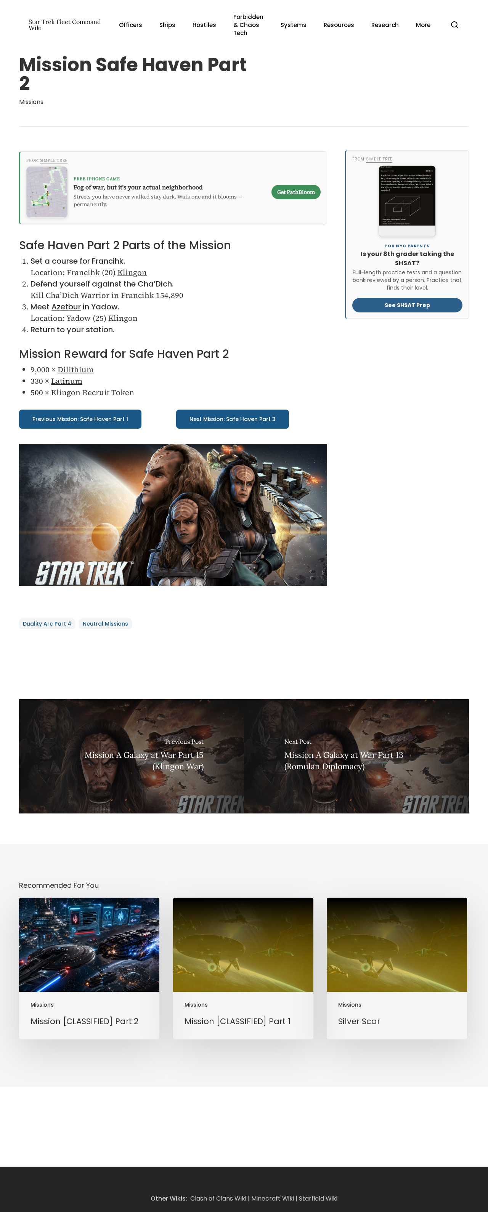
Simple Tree (54, 160)
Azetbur (66, 306)
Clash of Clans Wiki (218, 1198)
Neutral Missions (105, 624)
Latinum (66, 381)
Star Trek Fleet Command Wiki (65, 25)
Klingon (132, 272)
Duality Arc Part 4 (47, 624)
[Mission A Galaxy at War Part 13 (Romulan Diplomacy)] (356, 756)
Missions (31, 102)
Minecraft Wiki (272, 1198)
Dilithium (76, 369)
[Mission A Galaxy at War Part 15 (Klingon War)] (131, 756)
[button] (80, 419)
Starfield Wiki (318, 1198)
